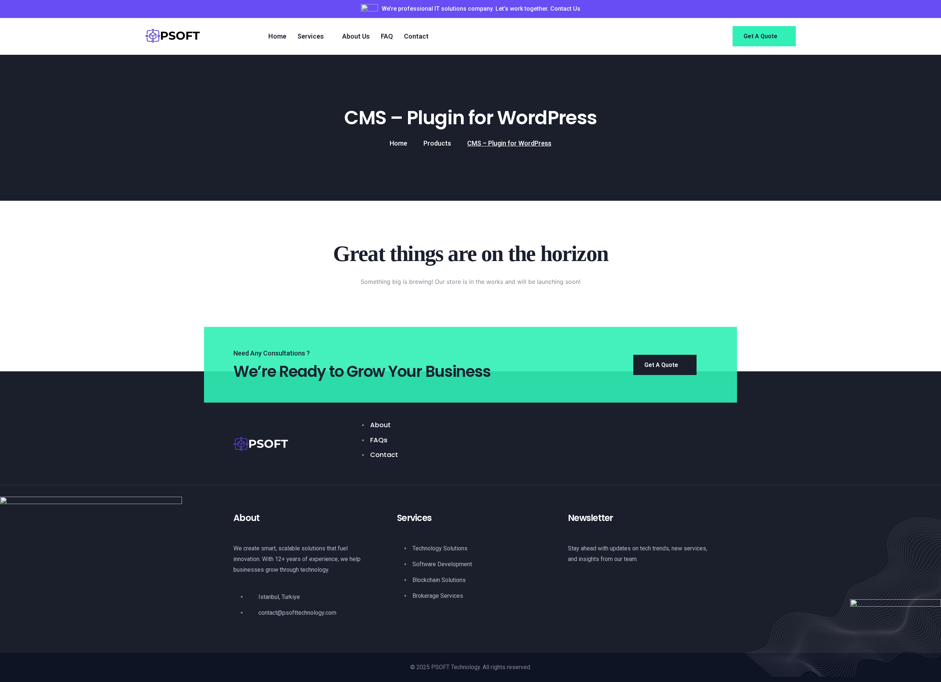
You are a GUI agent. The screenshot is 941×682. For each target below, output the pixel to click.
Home (398, 143)
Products (437, 143)
